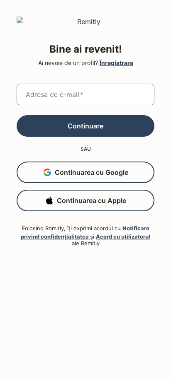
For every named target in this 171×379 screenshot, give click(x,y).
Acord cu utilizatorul (123, 236)
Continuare (85, 126)
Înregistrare (116, 62)
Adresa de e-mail (54, 94)
